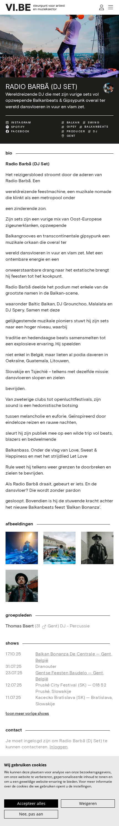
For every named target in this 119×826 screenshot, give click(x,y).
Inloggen (59, 747)
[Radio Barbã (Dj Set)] (108, 88)
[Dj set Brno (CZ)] (59, 548)
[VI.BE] (35, 7)
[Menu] (111, 7)
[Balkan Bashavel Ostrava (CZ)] (22, 548)
